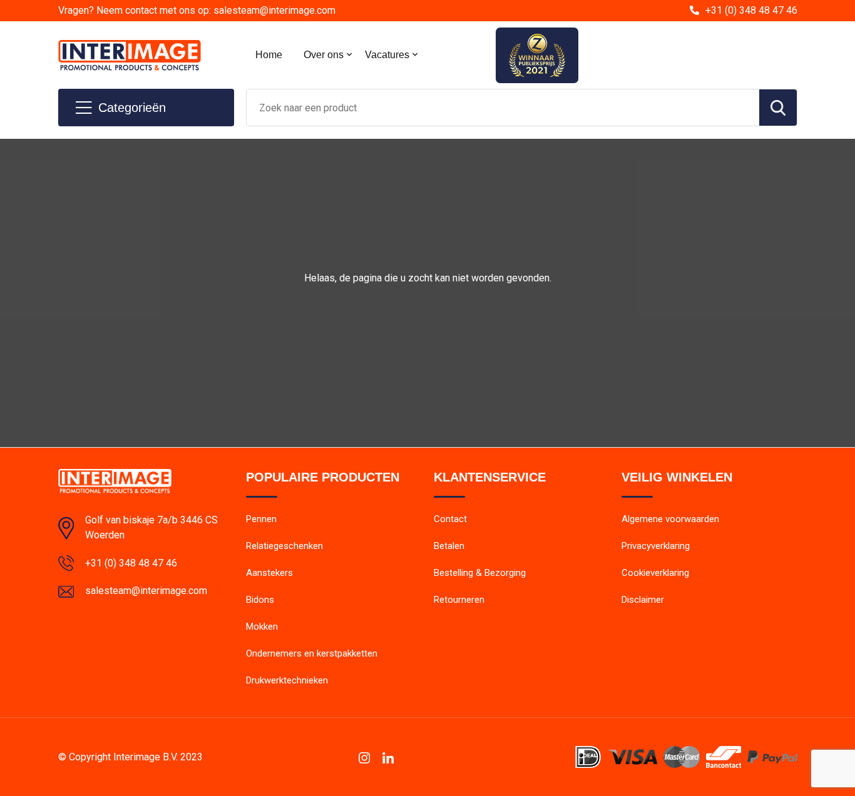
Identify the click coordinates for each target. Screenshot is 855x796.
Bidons (260, 599)
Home (268, 54)
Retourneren (459, 599)
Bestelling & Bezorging (480, 572)
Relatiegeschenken (284, 546)
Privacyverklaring (656, 546)
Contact (450, 519)
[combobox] (503, 107)
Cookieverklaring (655, 572)
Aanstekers (269, 572)
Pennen (261, 519)
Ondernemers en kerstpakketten (311, 653)
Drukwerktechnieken (287, 680)
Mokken (262, 626)
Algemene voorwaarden (670, 519)
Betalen (449, 546)
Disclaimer (643, 599)
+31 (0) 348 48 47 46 (751, 10)
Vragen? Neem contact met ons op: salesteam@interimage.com (196, 10)
